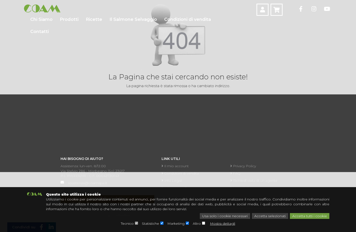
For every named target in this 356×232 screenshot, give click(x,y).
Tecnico (127, 223)
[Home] (42, 8)
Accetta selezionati (270, 216)
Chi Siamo (41, 19)
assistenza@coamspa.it (87, 183)
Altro (197, 223)
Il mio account (176, 166)
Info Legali (172, 180)
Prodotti (69, 19)
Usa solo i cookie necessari (225, 216)
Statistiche (150, 223)
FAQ (236, 173)
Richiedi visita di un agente (255, 180)
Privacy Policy (244, 166)
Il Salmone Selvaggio (133, 19)
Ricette (94, 19)
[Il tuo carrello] (277, 10)
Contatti (39, 31)
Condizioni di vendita (187, 19)
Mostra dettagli (222, 223)
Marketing (176, 223)
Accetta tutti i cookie (309, 216)
